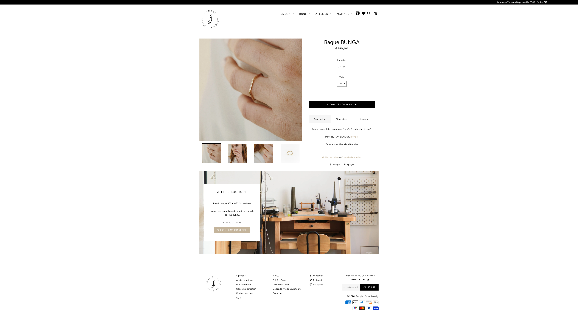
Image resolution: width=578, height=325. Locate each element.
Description (319, 119)
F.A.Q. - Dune (279, 280)
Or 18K (341, 67)
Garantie (277, 293)
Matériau (341, 60)
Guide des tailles (330, 157)
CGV (238, 297)
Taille (341, 77)
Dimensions (341, 119)
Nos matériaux (243, 284)
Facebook (317, 275)
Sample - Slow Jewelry (367, 296)
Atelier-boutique (244, 280)
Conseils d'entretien (351, 157)
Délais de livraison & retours (287, 289)
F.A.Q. (276, 275)
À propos (240, 275)
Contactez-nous (244, 293)
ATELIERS (322, 13)
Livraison (363, 119)
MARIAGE (343, 13)
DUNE (303, 13)
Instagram (317, 284)
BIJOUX (286, 13)
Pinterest (317, 280)
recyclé (354, 136)
